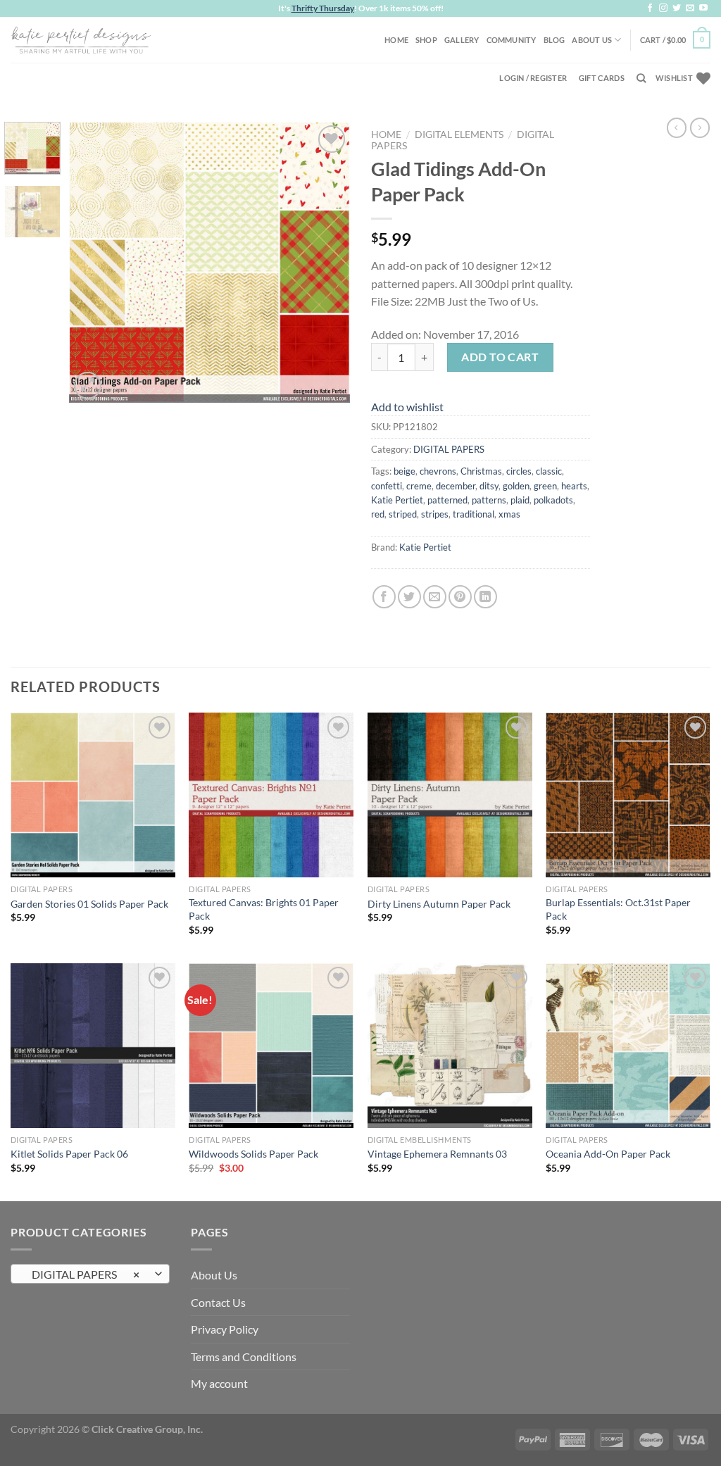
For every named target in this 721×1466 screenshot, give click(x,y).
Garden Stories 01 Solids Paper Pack (89, 904)
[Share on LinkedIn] (485, 596)
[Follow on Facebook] (650, 8)
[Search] (641, 78)
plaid (519, 500)
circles (519, 471)
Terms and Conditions (243, 1356)
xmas (509, 514)
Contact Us (218, 1302)
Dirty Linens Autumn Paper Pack (439, 904)
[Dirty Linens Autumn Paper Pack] (450, 795)
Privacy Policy (224, 1329)
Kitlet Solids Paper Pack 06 (69, 1154)
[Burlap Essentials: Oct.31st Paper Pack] (628, 795)
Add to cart (500, 356)
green (545, 485)
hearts (574, 485)
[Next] (326, 262)
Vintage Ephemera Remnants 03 (437, 1154)
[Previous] (93, 262)
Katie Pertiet (397, 500)
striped (403, 514)
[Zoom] (87, 385)
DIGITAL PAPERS (448, 449)
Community (512, 39)
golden (516, 485)
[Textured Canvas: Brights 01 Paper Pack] (271, 795)
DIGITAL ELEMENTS (459, 134)
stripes (435, 514)
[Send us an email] (690, 8)
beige (404, 471)
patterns (489, 500)
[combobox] (90, 1274)
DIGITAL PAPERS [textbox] (82, 1274)
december (455, 485)
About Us (592, 39)
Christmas (481, 471)
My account (219, 1383)
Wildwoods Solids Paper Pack (253, 1154)
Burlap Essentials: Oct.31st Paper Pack (618, 909)
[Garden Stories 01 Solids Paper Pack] (93, 795)
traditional (473, 514)
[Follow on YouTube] (703, 8)
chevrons (438, 471)
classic (549, 471)
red (377, 514)
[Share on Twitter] (409, 596)
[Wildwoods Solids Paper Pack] (271, 1045)
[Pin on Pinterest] (460, 596)
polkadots (553, 500)
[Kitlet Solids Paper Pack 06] (93, 1045)
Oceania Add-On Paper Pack (608, 1154)
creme (419, 485)
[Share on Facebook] (384, 596)
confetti (386, 485)
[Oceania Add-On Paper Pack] (628, 1045)
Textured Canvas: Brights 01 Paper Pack (264, 909)
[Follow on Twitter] (676, 8)
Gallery (461, 39)
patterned (447, 500)
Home (396, 39)
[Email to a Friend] (434, 596)
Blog (554, 39)
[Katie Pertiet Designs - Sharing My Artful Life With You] (81, 39)
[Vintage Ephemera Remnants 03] (450, 1045)
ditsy (489, 485)
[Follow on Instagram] (663, 8)
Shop (426, 39)
